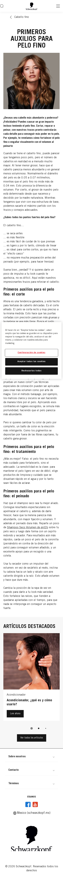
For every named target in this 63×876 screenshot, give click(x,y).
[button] (31, 756)
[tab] (31, 728)
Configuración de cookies (31, 353)
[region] (31, 350)
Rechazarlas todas (31, 371)
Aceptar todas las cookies (31, 362)
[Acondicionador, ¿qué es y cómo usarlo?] (31, 677)
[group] (31, 683)
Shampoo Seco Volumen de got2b (27, 527)
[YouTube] (35, 804)
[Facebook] (28, 804)
